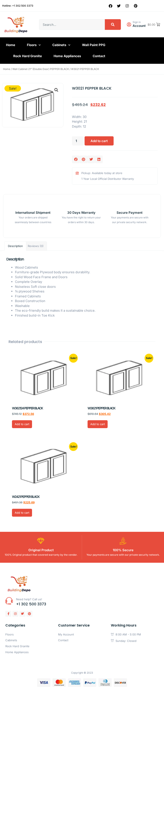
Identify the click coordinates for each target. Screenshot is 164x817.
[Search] (113, 24)
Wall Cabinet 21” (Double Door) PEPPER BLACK (40, 69)
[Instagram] (127, 5)
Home (10, 45)
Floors (32, 45)
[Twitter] (119, 5)
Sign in (137, 22)
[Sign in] (129, 24)
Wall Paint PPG (93, 45)
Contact (99, 56)
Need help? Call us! (29, 599)
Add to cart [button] (22, 424)
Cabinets (59, 45)
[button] (56, 90)
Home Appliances (67, 56)
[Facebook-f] (8, 614)
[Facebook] (110, 5)
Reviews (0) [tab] (36, 246)
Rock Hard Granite (27, 56)
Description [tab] (15, 246)
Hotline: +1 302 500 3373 (17, 5)
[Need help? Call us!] (9, 601)
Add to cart (99, 141)
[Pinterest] (135, 5)
